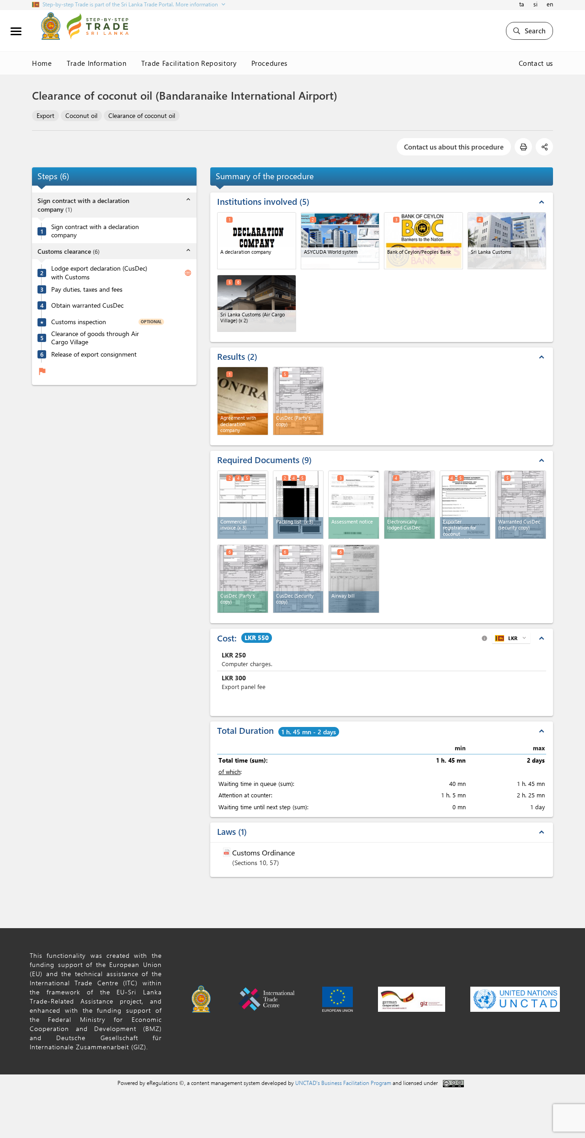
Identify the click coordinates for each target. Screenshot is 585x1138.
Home (42, 63)
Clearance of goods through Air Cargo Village (95, 338)
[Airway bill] (353, 579)
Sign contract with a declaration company (95, 231)
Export (45, 115)
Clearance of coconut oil (141, 115)
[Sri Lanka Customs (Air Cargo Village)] (256, 303)
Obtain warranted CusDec (87, 305)
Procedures (269, 63)
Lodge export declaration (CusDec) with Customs (99, 272)
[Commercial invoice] (242, 504)
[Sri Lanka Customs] (507, 240)
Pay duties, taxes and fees (86, 289)
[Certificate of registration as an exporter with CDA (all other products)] (465, 504)
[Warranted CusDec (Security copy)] (520, 504)
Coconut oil (81, 115)
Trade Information (97, 63)
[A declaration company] (256, 240)
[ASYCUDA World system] (340, 240)
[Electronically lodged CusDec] (409, 504)
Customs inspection (78, 322)
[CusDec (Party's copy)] (242, 579)
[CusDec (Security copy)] (298, 579)
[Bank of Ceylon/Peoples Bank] (423, 240)
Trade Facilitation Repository (189, 63)
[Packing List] (298, 504)
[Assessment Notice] (353, 504)
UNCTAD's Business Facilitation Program (343, 1082)
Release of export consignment (94, 354)
